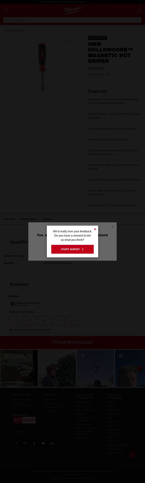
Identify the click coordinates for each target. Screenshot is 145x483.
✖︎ (95, 229)
